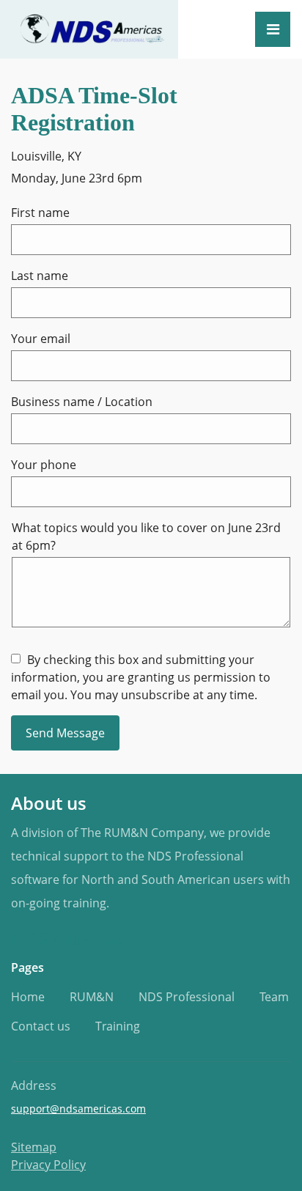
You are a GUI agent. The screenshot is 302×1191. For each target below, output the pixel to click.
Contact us (40, 1026)
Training (117, 1026)
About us (48, 803)
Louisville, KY (46, 156)
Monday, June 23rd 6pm (76, 178)
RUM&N (92, 997)
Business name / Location (81, 402)
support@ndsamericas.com (78, 1109)
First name (40, 212)
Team (274, 997)
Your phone (43, 465)
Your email (40, 339)
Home (28, 997)
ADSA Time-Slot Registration (94, 109)
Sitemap (33, 1147)
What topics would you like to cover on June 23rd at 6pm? (146, 536)
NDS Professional (187, 997)
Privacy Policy (48, 1165)
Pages (27, 967)
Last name (39, 276)
